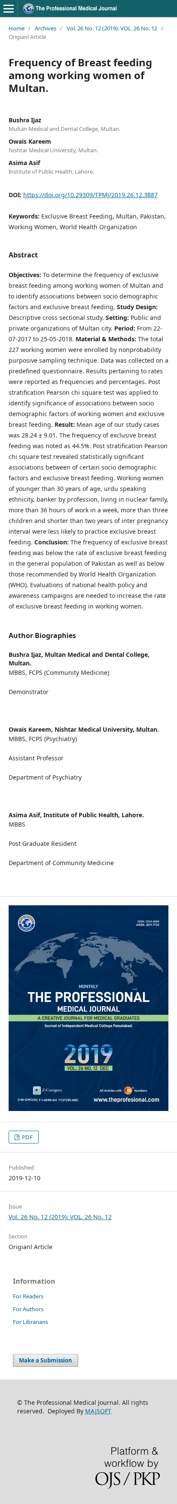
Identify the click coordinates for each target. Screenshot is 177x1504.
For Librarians (30, 1322)
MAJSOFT (98, 1411)
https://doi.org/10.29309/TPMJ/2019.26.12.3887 (90, 195)
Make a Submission (45, 1360)
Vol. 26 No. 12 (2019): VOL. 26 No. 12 (112, 28)
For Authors (28, 1309)
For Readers (28, 1296)
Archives (45, 28)
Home (16, 28)
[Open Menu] (8, 8)
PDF (27, 1137)
